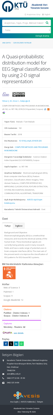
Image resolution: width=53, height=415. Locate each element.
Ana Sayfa (6, 43)
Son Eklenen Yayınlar (22, 43)
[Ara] (47, 23)
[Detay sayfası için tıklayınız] (9, 272)
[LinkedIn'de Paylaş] (16, 343)
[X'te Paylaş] (11, 343)
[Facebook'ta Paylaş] (6, 343)
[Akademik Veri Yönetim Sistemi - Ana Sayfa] (15, 6)
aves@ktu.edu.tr (14, 374)
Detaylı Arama (42, 35)
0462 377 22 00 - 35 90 (16, 378)
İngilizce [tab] (18, 225)
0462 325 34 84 (13, 382)
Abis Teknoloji (23, 412)
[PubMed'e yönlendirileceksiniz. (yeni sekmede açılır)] (45, 109)
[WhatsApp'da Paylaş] (21, 343)
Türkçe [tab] (7, 225)
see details (18, 333)
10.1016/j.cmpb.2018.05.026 (30, 140)
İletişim (40, 402)
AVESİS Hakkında (28, 402)
